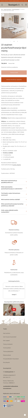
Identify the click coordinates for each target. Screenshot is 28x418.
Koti (2, 9)
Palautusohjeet (7, 355)
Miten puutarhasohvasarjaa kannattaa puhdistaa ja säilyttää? (12, 205)
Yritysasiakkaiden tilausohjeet (11, 358)
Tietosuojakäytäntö (8, 351)
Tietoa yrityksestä (7, 344)
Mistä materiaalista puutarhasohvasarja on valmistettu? (11, 188)
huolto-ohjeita (16, 165)
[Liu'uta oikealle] (17, 41)
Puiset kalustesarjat (16, 9)
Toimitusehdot (7, 348)
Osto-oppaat (6, 340)
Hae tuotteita (6, 333)
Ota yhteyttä (6, 362)
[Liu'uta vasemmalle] (10, 41)
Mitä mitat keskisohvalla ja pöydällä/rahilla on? (9, 181)
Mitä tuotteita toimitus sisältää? (10, 199)
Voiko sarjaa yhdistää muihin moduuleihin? (9, 211)
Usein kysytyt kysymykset (9, 337)
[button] (2, 5)
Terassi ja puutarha (7, 9)
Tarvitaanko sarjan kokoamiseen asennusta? (10, 194)
